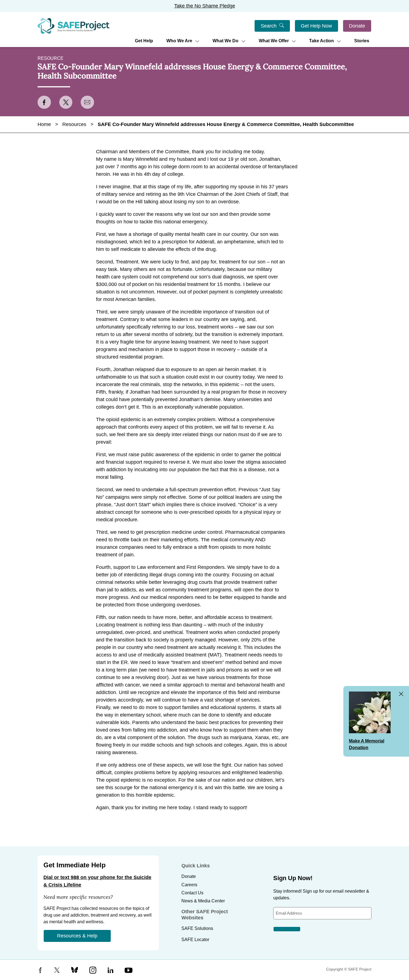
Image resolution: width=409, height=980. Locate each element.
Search (269, 26)
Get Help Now (316, 26)
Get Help (144, 40)
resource (50, 58)
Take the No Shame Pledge (204, 6)
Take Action (321, 40)
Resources (74, 124)
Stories (361, 40)
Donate (357, 26)
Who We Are (179, 40)
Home (44, 124)
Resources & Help (77, 936)
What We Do (225, 40)
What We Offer (274, 40)
